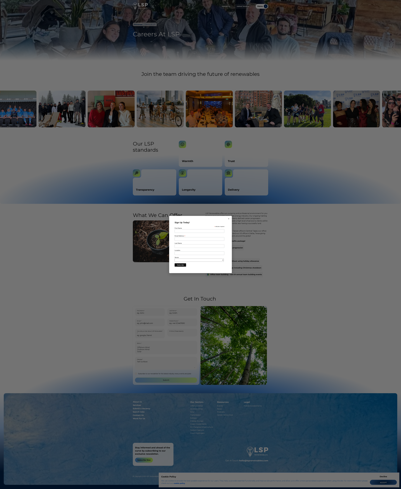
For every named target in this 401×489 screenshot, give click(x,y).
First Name (178, 228)
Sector (177, 257)
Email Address (180, 236)
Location (177, 250)
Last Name (178, 243)
